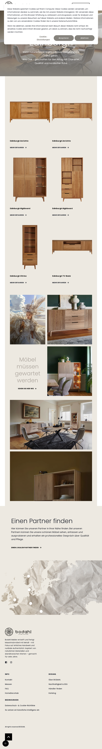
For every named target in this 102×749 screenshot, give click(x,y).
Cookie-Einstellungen (43, 38)
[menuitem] (26, 675)
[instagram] (10, 662)
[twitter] (7, 662)
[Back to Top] (8, 736)
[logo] (18, 632)
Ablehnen (84, 38)
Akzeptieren (64, 38)
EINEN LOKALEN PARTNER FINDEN (25, 547)
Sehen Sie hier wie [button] (26, 388)
